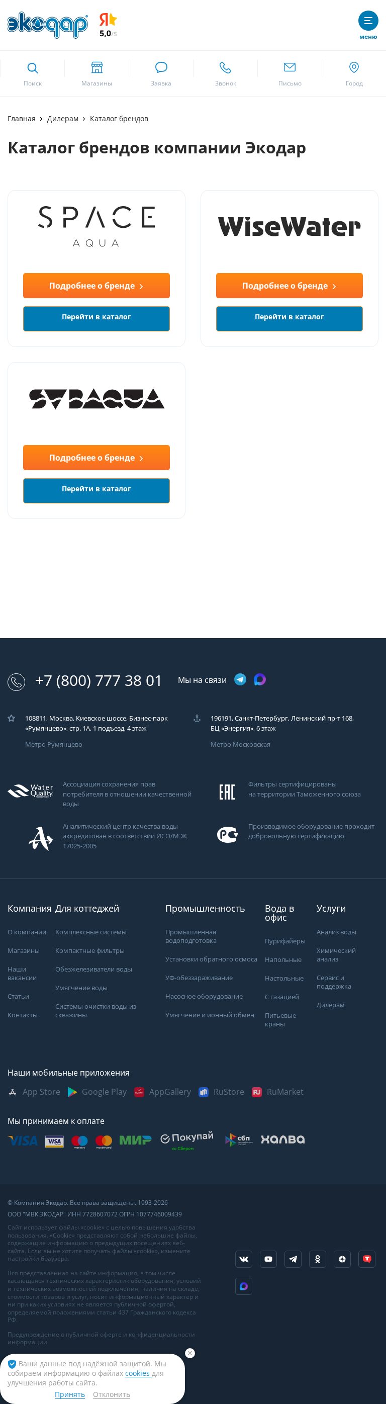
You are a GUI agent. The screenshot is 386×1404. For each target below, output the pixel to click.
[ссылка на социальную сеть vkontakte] (243, 1259)
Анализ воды (336, 932)
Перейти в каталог (96, 317)
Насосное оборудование (204, 996)
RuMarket (285, 1092)
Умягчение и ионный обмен (209, 1015)
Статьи (18, 996)
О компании (27, 932)
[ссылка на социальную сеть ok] (317, 1259)
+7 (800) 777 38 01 (99, 680)
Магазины (24, 950)
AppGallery (170, 1092)
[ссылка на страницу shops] (96, 73)
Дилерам (331, 1005)
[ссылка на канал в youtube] (268, 1259)
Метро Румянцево (53, 744)
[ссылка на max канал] (260, 679)
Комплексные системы (91, 932)
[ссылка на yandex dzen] (342, 1259)
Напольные (283, 959)
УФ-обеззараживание (199, 978)
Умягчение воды (81, 988)
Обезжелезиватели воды (93, 969)
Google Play (104, 1092)
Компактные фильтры (90, 950)
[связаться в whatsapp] (161, 73)
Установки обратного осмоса (211, 959)
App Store (41, 1092)
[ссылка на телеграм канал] (240, 680)
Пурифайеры (285, 941)
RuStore (229, 1092)
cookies (138, 1373)
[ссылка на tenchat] (366, 1259)
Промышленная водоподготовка (191, 936)
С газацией (282, 997)
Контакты (23, 1015)
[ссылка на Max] (243, 1286)
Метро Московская (240, 744)
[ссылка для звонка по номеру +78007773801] (225, 73)
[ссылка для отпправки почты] (289, 73)
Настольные (284, 978)
